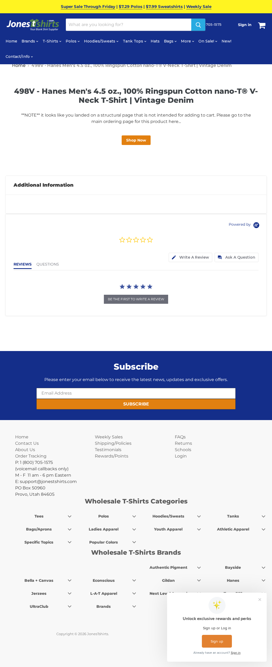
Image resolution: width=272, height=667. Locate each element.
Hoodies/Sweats (100, 41)
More (186, 41)
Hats (155, 41)
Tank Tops (133, 41)
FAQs (180, 436)
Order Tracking (30, 456)
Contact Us (27, 443)
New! (226, 41)
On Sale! (206, 41)
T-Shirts (50, 41)
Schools (183, 449)
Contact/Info (18, 56)
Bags (169, 41)
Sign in (245, 24)
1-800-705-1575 (207, 24)
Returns (183, 443)
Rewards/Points (111, 456)
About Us (25, 449)
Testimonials (108, 449)
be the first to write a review (136, 299)
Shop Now (136, 140)
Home (11, 41)
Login (181, 456)
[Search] (198, 25)
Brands (29, 41)
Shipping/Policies (113, 443)
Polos (72, 41)
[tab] (190, 257)
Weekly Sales (109, 436)
